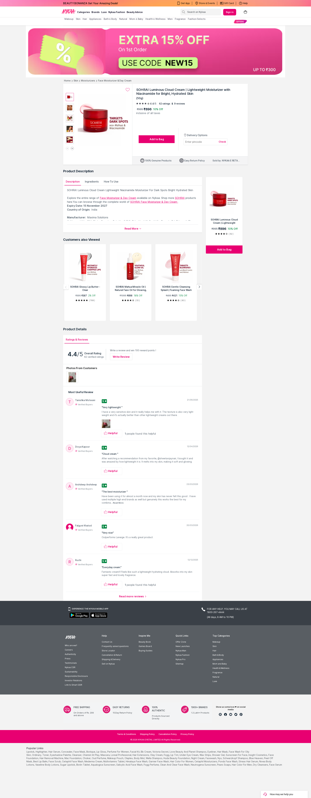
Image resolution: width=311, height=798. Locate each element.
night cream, (198, 758)
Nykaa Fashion (116, 12)
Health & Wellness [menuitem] (155, 19)
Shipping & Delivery (111, 659)
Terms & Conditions (126, 734)
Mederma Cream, (93, 761)
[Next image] (72, 149)
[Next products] (199, 287)
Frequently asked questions (115, 646)
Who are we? (71, 645)
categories (83, 12)
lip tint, (174, 755)
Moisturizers (88, 80)
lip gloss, (101, 751)
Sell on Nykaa (108, 664)
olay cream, (156, 755)
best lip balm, (40, 761)
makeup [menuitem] (68, 19)
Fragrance (217, 672)
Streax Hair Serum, (249, 761)
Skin (76, 80)
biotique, (91, 751)
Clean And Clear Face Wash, (175, 764)
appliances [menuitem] (95, 19)
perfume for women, (118, 751)
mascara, (105, 755)
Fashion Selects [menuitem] (197, 19)
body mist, (139, 758)
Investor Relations (73, 680)
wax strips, (205, 755)
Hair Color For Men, (242, 764)
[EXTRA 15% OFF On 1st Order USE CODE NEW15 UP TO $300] (155, 51)
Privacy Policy (187, 734)
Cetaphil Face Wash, (73, 761)
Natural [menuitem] (123, 19)
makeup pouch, (115, 758)
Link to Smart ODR (73, 685)
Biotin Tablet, (83, 764)
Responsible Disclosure (76, 676)
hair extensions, (141, 755)
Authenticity (70, 654)
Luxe (215, 681)
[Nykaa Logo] (68, 11)
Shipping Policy (147, 734)
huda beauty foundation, (176, 758)
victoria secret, (160, 751)
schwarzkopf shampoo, (235, 758)
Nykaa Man (181, 650)
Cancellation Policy (168, 734)
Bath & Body (218, 655)
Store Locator (108, 650)
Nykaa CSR (70, 667)
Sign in (230, 12)
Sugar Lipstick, (68, 764)
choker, (87, 758)
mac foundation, (73, 758)
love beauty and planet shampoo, (188, 751)
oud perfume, (99, 758)
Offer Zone (181, 642)
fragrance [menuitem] (180, 19)
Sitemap (180, 664)
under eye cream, (189, 755)
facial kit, (135, 751)
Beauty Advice (135, 12)
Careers (69, 650)
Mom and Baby (220, 664)
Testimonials (71, 663)
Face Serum (275, 764)
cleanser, (77, 755)
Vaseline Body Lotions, (47, 764)
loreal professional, (121, 755)
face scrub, (55, 761)
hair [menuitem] (85, 19)
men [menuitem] (170, 19)
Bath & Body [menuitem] (110, 19)
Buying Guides (145, 650)
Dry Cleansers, (261, 764)
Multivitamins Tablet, (114, 761)
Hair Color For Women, (182, 761)
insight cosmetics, (258, 755)
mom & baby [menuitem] (136, 19)
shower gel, (218, 755)
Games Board (145, 646)
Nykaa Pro (180, 659)
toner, (45, 755)
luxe (104, 12)
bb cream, (146, 751)
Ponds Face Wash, (228, 761)
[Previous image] (67, 149)
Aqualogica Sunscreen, (103, 764)
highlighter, (42, 751)
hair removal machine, (52, 758)
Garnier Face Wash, (159, 761)
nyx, (220, 758)
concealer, (67, 751)
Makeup (216, 642)
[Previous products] (66, 287)
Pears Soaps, (224, 764)
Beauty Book (145, 642)
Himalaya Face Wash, (137, 761)
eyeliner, (212, 751)
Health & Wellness (221, 668)
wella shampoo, (154, 758)
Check (222, 141)
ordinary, (37, 755)
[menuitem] (240, 21)
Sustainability (71, 671)
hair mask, (222, 751)
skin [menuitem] (78, 19)
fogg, (167, 755)
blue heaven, (256, 758)
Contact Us (107, 642)
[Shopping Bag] (245, 12)
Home (67, 80)
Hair (214, 650)
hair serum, (54, 751)
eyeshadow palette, (60, 755)
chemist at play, (91, 755)
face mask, (80, 751)
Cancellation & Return (112, 655)
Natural (216, 677)
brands (96, 12)
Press (67, 658)
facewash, (211, 758)
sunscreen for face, (237, 755)
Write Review (121, 356)
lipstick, (30, 751)
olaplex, (129, 758)
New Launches (183, 646)
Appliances (218, 659)
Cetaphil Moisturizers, (206, 761)
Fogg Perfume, (151, 764)
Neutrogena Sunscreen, (203, 764)
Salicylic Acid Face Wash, (129, 764)
